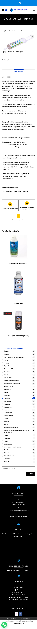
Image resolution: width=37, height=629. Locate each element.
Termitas (7, 450)
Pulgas (26, 262)
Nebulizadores (8, 415)
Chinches (19, 261)
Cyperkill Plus (18, 303)
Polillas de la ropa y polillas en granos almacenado (18, 300)
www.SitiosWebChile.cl (24, 618)
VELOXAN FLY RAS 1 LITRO (18, 264)
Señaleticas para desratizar (13, 447)
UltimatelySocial (18, 623)
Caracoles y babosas (11, 369)
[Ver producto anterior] (3, 31)
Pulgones (7, 438)
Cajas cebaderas (9, 366)
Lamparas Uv (9, 413)
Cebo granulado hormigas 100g (18, 336)
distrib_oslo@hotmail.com (18, 517)
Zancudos (24, 301)
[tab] (18, 71)
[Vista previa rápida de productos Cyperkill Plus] (34, 274)
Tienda (20, 22)
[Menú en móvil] (34, 10)
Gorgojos (7, 395)
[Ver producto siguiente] (34, 31)
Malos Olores (8, 407)
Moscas (29, 299)
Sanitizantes (8, 444)
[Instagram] (16, 614)
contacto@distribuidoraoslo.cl (18, 510)
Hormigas (11, 60)
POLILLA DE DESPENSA (11, 427)
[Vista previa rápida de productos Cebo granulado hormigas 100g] (34, 314)
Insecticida (22, 299)
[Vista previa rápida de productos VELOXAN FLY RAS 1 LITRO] (34, 237)
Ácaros (6, 351)
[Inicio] (15, 22)
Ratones (6, 441)
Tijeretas (17, 301)
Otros (6, 418)
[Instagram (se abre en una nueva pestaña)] (20, 3)
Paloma (6, 421)
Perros (6, 424)
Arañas (8, 261)
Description (19, 71)
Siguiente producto (26, 31)
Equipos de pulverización (12, 383)
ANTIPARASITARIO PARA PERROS (14, 357)
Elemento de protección (11, 380)
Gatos (6, 392)
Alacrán (11, 298)
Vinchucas (7, 459)
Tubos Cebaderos (9, 456)
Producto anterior (10, 31)
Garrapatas (12, 262)
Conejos (6, 375)
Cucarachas (26, 261)
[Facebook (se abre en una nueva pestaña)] (17, 3)
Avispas (13, 261)
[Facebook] (20, 614)
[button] (4, 625)
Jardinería (7, 404)
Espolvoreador (8, 386)
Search (30, 473)
